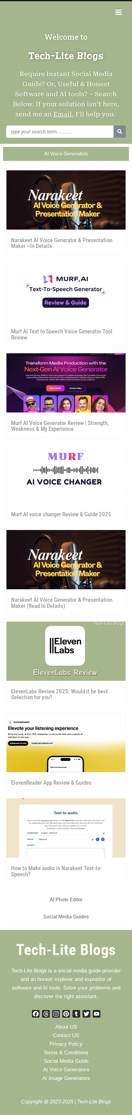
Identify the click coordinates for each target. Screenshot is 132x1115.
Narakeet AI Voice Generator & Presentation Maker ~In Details (61, 243)
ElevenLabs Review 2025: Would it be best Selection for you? (59, 694)
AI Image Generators (66, 1078)
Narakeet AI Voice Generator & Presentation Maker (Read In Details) (61, 602)
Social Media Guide (66, 1061)
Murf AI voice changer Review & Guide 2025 (61, 514)
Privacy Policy (66, 1044)
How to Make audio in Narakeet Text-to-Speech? (56, 871)
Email (62, 114)
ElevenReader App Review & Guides (51, 782)
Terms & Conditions (66, 1052)
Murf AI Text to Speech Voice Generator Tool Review (61, 334)
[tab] (66, 154)
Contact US (66, 1035)
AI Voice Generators (66, 1070)
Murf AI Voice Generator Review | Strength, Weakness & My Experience (60, 425)
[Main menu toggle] (118, 12)
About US (66, 1027)
